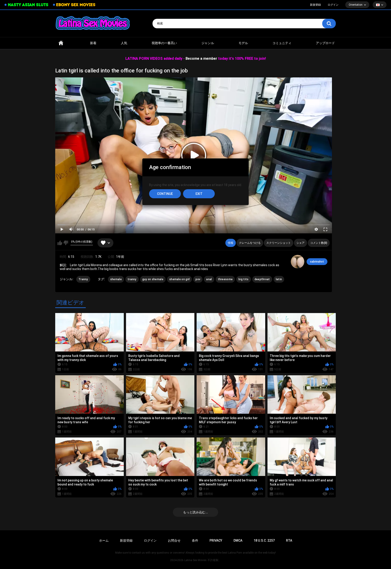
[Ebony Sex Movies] (74, 4)
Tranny (83, 279)
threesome (225, 279)
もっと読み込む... (195, 512)
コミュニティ (281, 43)
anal (209, 279)
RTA (289, 540)
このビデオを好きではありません (65, 243)
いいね (59, 243)
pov (198, 279)
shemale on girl (179, 279)
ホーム (104, 540)
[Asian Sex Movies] (26, 5)
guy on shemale (152, 279)
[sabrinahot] (297, 261)
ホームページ (61, 43)
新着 (93, 43)
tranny (132, 279)
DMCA (238, 540)
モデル (243, 43)
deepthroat (262, 279)
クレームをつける (250, 242)
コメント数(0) (318, 242)
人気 (124, 43)
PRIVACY (216, 540)
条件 (195, 540)
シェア (300, 242)
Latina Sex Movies (195, 560)
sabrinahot (317, 261)
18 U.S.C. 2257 (264, 540)
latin (279, 279)
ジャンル (207, 43)
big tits (243, 279)
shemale (116, 279)
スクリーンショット (278, 242)
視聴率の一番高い (164, 43)
